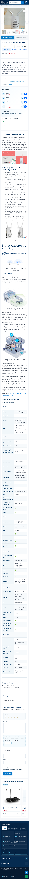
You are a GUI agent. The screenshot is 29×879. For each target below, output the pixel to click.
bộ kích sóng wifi (12, 81)
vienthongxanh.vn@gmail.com (21, 837)
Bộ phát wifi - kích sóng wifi (13, 5)
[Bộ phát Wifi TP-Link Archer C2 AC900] (12, 796)
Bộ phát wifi (18, 81)
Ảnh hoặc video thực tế (13, 736)
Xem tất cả (5, 784)
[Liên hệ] (26, 872)
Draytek (10, 84)
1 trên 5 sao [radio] (6, 717)
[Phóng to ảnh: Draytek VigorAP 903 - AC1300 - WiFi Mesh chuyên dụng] (14, 157)
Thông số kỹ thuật (17, 49)
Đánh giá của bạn (8, 714)
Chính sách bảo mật (5, 872)
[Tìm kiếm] (22, 2)
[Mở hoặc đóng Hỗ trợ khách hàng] (26, 858)
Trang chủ (5, 5)
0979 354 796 (7, 836)
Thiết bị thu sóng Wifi (20, 82)
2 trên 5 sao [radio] (9, 717)
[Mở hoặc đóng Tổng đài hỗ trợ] (26, 863)
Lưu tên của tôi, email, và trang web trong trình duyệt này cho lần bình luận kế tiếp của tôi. (13, 768)
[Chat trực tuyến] (26, 876)
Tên (4, 752)
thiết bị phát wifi (12, 82)
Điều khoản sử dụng (13, 872)
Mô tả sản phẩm (7, 49)
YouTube (18, 852)
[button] (24, 11)
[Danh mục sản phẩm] (26, 2)
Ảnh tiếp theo (27, 21)
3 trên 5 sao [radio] (11, 717)
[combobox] (15, 2)
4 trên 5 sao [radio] (14, 717)
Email (4, 759)
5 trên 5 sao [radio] (17, 717)
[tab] (7, 37)
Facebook (12, 852)
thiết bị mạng (22, 81)
